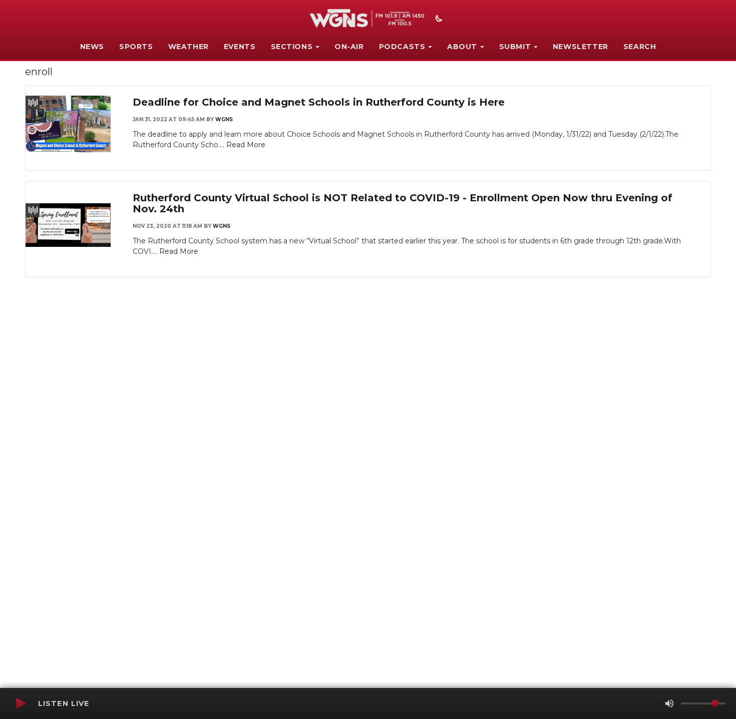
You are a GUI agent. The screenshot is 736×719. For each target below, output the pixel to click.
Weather (188, 46)
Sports (136, 46)
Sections (292, 46)
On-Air (349, 46)
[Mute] (669, 703)
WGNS (224, 119)
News (92, 46)
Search (639, 46)
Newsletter (580, 46)
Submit (515, 46)
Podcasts (402, 46)
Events (240, 46)
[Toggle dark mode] (437, 19)
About (462, 46)
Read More (245, 144)
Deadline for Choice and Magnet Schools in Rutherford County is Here (319, 102)
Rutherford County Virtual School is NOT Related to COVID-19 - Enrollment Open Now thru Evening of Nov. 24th (402, 203)
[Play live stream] (20, 703)
